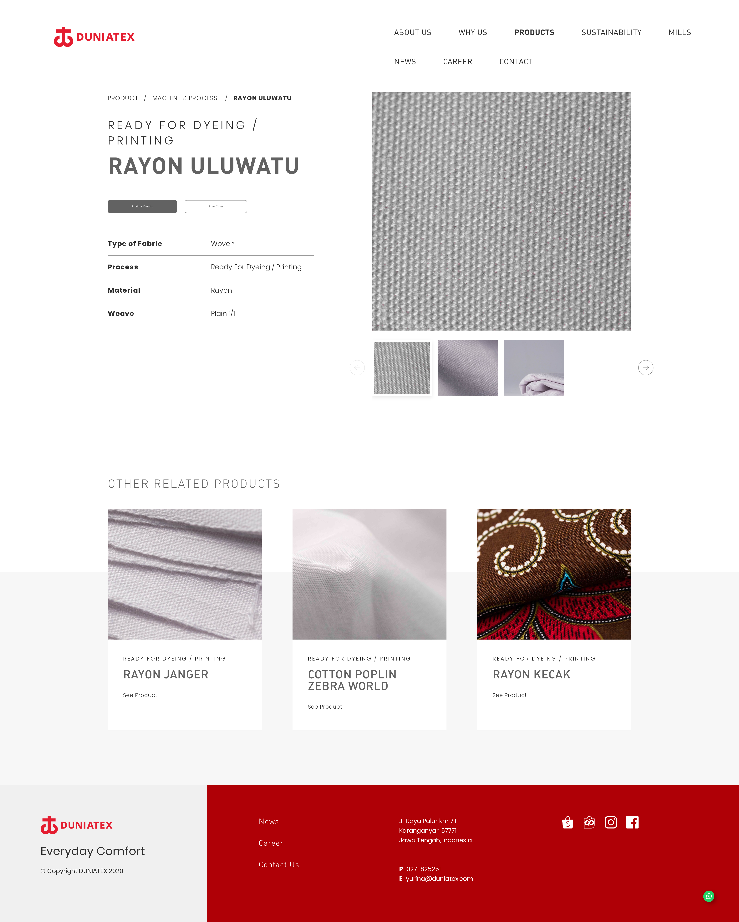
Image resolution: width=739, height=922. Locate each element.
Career (271, 842)
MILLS (680, 32)
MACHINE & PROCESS (185, 98)
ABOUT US (413, 32)
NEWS (405, 61)
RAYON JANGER (166, 674)
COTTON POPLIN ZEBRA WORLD (352, 679)
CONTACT (516, 61)
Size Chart (216, 206)
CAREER (457, 61)
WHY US (473, 32)
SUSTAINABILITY (612, 32)
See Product (140, 695)
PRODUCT (123, 98)
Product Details (142, 206)
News (269, 821)
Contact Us (279, 864)
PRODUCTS (534, 32)
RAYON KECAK (532, 674)
